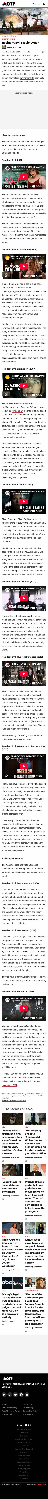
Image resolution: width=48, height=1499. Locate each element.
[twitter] (15, 1394)
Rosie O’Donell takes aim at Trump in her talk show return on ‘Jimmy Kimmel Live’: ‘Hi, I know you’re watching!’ (12, 1252)
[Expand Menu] (39, 3)
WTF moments (27, 78)
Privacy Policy (8, 1414)
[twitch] (9, 1394)
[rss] (4, 1394)
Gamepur (24, 1436)
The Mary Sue (24, 1465)
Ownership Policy (30, 1411)
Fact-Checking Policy (11, 1411)
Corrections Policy (9, 1408)
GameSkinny (24, 1459)
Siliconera (24, 1446)
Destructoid (24, 1452)
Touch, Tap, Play (24, 1469)
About (4, 1404)
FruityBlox (24, 1472)
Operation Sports (24, 1462)
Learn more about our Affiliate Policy (14, 1100)
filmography (17, 411)
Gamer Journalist (24, 1456)
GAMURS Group (40, 1484)
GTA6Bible (24, 1478)
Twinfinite (24, 1433)
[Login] (43, 3)
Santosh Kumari (8, 1321)
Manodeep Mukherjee (10, 1157)
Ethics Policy (28, 1408)
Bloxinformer (24, 1475)
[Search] (34, 3)
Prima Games (24, 1442)
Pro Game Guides (24, 1429)
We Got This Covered (24, 1449)
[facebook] (21, 1394)
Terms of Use (28, 1414)
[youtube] (27, 1394)
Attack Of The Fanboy (24, 1439)
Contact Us (27, 1404)
